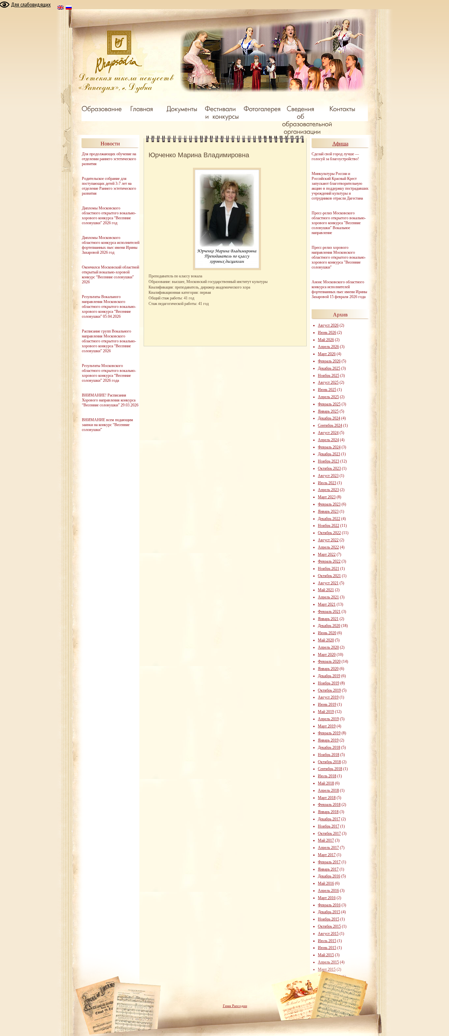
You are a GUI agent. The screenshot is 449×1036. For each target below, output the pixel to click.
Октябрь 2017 (329, 833)
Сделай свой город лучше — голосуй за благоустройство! (335, 156)
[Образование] (102, 108)
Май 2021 (326, 590)
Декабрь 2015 (329, 912)
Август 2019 (328, 697)
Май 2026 (326, 339)
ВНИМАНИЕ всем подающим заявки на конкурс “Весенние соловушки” (107, 425)
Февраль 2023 (329, 504)
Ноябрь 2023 (328, 461)
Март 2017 (327, 855)
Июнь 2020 (327, 633)
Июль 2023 (327, 483)
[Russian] (69, 8)
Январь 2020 (328, 668)
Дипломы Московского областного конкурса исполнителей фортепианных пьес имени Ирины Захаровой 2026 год (110, 245)
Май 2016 (326, 883)
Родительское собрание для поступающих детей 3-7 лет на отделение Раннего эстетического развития (109, 186)
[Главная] (141, 108)
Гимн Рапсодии (235, 1006)
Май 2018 (326, 783)
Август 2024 (328, 432)
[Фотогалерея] (262, 108)
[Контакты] (342, 108)
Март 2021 (327, 604)
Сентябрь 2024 (330, 425)
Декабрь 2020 (329, 625)
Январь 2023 (328, 511)
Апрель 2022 (328, 547)
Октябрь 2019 (329, 690)
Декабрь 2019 (329, 676)
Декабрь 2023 (329, 454)
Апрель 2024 (328, 440)
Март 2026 (327, 354)
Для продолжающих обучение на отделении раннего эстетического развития (109, 159)
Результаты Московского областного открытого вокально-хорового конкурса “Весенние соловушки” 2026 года (109, 373)
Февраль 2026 (329, 361)
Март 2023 (327, 497)
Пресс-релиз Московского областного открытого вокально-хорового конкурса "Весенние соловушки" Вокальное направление (339, 223)
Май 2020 (326, 640)
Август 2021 (328, 583)
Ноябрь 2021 (328, 568)
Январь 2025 (328, 411)
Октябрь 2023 (329, 468)
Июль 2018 (327, 776)
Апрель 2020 (328, 647)
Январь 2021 (328, 618)
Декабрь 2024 (329, 418)
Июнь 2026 (327, 332)
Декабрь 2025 (329, 368)
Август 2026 (328, 325)
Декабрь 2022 (329, 518)
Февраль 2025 (329, 404)
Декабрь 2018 (329, 747)
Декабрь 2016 (329, 876)
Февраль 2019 (329, 733)
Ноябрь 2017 (328, 826)
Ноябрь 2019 (328, 683)
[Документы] (182, 108)
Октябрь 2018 (329, 762)
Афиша (340, 143)
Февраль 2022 (329, 561)
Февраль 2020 (329, 661)
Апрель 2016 (328, 890)
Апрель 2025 (328, 397)
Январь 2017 (328, 869)
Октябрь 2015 (329, 926)
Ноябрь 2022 (328, 525)
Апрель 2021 (328, 597)
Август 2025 (328, 382)
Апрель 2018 (328, 790)
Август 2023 (328, 475)
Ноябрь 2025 (328, 375)
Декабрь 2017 (329, 819)
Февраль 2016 (329, 905)
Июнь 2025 (327, 389)
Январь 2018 (328, 811)
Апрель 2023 (328, 489)
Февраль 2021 (329, 611)
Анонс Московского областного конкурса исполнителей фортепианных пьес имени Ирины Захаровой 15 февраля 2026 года (339, 289)
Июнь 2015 (327, 947)
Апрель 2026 (328, 346)
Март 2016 (327, 898)
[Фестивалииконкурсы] (222, 112)
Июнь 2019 (327, 704)
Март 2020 (327, 654)
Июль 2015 (327, 941)
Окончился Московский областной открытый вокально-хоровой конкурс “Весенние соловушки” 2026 (110, 274)
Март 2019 (327, 726)
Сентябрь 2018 (330, 768)
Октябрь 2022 (329, 532)
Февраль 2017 (329, 862)
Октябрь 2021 (329, 575)
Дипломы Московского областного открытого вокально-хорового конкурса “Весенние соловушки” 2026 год (109, 215)
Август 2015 (328, 933)
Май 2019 (326, 711)
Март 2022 (327, 554)
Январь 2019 (328, 740)
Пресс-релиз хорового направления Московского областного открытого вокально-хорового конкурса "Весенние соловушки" (339, 257)
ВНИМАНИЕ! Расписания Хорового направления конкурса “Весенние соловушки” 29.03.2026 (110, 400)
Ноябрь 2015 (328, 919)
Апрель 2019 (328, 719)
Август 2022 (328, 540)
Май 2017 (326, 840)
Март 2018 (327, 797)
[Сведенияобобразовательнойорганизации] (309, 120)
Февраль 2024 (329, 447)
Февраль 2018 (329, 804)
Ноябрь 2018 (328, 754)
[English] (61, 8)
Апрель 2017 (328, 847)
